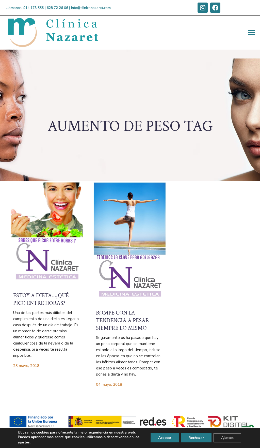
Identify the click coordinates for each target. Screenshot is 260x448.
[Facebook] (215, 8)
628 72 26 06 (57, 7)
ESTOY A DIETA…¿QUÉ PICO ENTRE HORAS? (41, 299)
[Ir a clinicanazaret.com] (46, 234)
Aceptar (164, 437)
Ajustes (227, 437)
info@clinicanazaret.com (91, 7)
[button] (251, 32)
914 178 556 (33, 7)
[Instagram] (203, 8)
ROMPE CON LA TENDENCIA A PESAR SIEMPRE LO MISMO (122, 320)
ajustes (24, 442)
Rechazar (196, 437)
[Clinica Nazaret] (60, 32)
